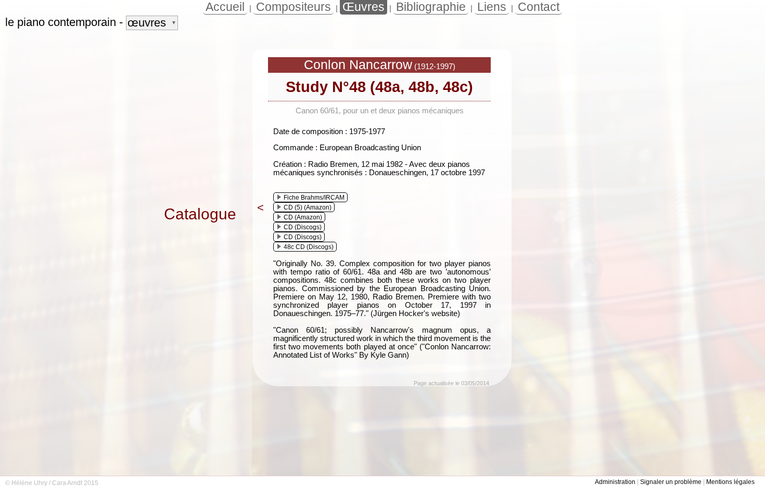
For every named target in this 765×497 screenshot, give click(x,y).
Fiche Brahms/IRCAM (314, 197)
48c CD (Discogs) (309, 247)
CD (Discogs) (303, 227)
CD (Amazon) (303, 217)
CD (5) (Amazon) (308, 207)
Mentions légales (730, 482)
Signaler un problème (671, 482)
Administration (615, 482)
